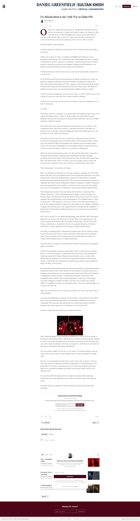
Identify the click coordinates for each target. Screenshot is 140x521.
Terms (19, 519)
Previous (46, 422)
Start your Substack (67, 519)
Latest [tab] (46, 454)
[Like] (42, 25)
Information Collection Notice (69, 482)
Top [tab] (42, 454)
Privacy (15, 519)
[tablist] (48, 434)
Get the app (76, 519)
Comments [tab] (44, 434)
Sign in (135, 6)
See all (44, 496)
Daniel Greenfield (49, 20)
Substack (124, 519)
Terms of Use (78, 480)
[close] (85, 453)
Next (94, 422)
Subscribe (127, 6)
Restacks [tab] (51, 434)
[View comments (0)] (46, 25)
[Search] (116, 6)
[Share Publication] (120, 6)
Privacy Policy (82, 482)
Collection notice (25, 519)
